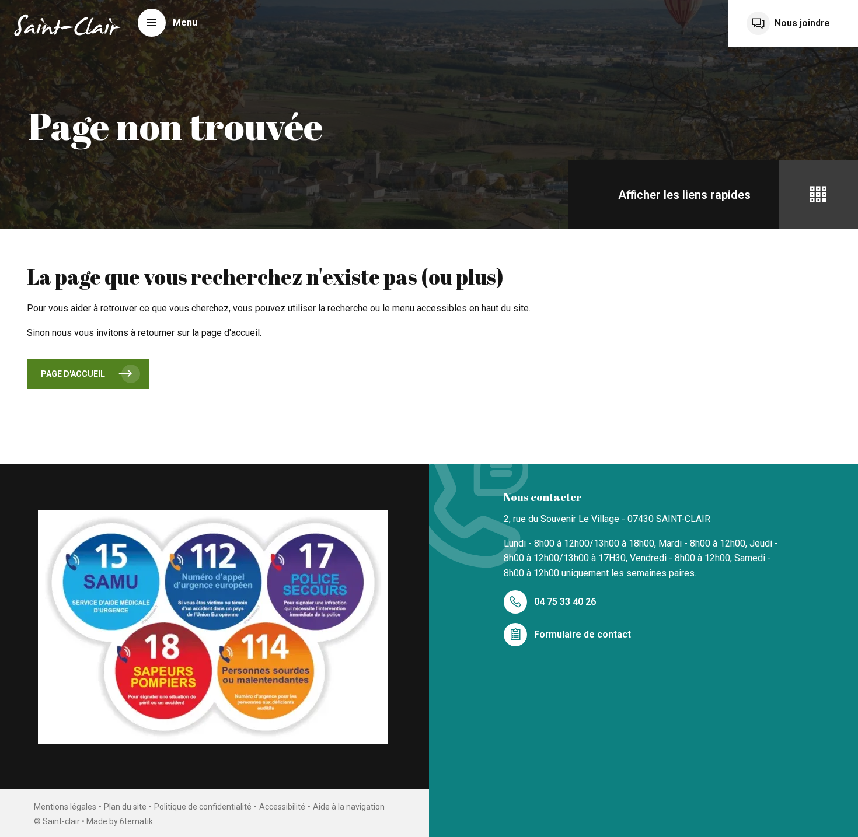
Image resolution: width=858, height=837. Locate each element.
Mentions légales (65, 806)
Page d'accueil (73, 374)
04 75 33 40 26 (565, 601)
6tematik (136, 821)
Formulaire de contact (582, 634)
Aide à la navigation (349, 806)
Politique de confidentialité (203, 806)
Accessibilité (282, 806)
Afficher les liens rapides (684, 195)
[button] (167, 22)
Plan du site (125, 806)
